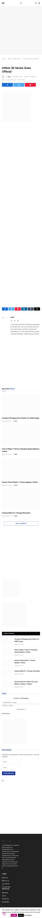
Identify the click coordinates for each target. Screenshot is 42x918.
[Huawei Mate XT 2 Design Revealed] (21, 499)
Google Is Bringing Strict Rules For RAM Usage (20, 418)
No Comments (12, 80)
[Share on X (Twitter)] (18, 85)
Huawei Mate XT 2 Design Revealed (16, 513)
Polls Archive (6, 713)
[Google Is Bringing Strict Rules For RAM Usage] (21, 404)
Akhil (9, 76)
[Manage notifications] (4, 913)
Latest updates (8, 633)
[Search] (39, 3)
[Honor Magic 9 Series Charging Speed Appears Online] (21, 435)
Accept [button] (14, 915)
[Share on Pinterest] (30, 85)
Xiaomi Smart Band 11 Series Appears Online (20, 482)
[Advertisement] (21, 30)
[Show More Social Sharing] (38, 85)
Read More (28, 915)
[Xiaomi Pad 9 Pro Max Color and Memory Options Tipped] (7, 684)
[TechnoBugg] (21, 3)
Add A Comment (21, 523)
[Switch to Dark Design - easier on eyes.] (36, 3)
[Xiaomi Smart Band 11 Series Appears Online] (21, 468)
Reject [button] (21, 915)
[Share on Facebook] (7, 85)
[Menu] (3, 3)
